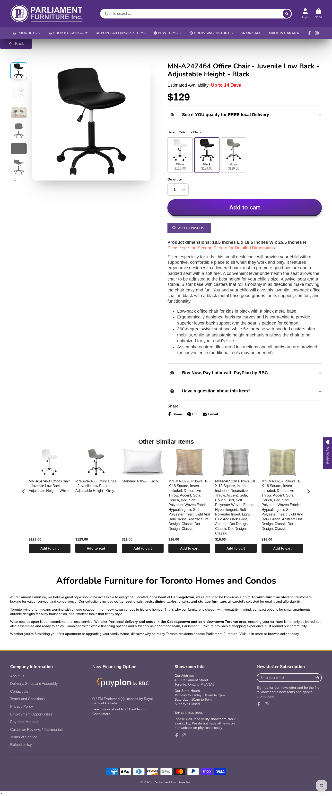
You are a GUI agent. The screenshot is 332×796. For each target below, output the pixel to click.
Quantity (174, 179)
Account (305, 13)
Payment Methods (24, 722)
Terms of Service (23, 737)
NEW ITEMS (168, 33)
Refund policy (21, 744)
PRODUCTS (27, 33)
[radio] (180, 155)
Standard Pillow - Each (140, 481)
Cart (318, 13)
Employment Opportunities (31, 714)
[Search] (287, 13)
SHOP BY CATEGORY (70, 33)
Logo (46, 13)
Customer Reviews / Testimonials (36, 729)
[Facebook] (309, 33)
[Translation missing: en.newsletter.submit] (317, 677)
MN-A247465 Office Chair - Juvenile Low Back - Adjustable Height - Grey (95, 486)
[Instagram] (317, 33)
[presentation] (23, 491)
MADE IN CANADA (284, 33)
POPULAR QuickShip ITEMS (123, 33)
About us (17, 676)
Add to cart (49, 548)
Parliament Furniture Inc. (173, 782)
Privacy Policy (21, 706)
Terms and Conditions (27, 699)
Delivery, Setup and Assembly (34, 683)
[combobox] (196, 13)
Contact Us (19, 691)
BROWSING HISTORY (212, 33)
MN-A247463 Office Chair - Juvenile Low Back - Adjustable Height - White (49, 486)
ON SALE (253, 33)
